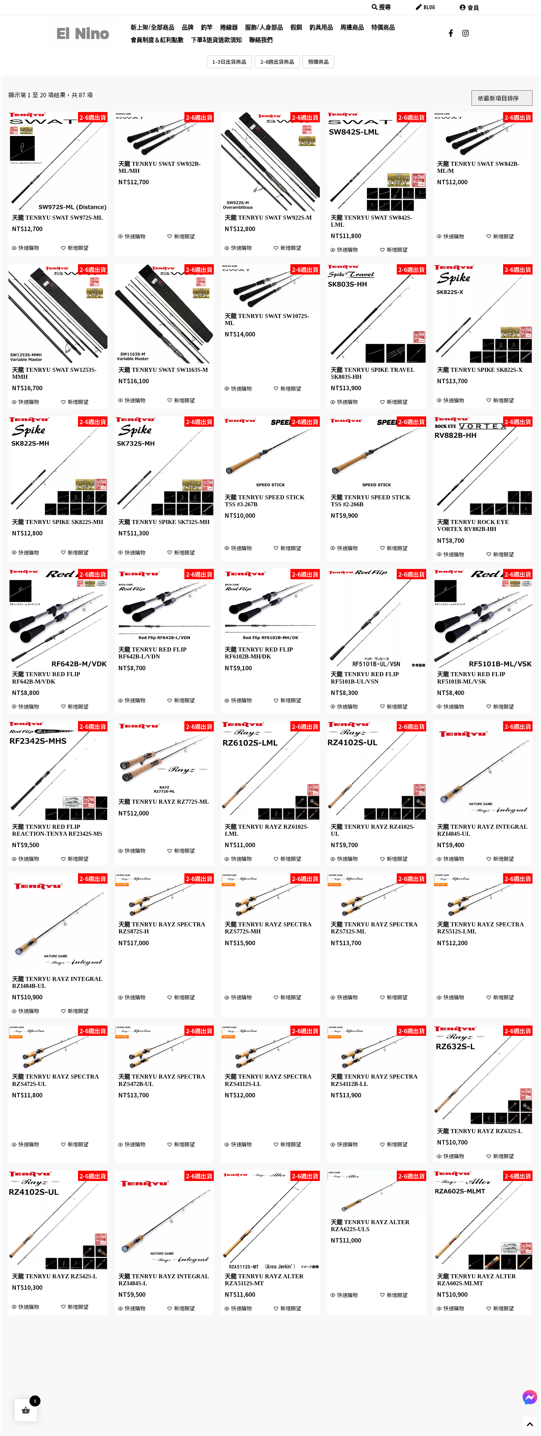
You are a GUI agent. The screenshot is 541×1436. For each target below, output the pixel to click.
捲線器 (229, 26)
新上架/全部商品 (152, 26)
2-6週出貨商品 (277, 61)
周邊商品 (352, 26)
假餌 (296, 26)
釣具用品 (321, 26)
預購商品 (318, 61)
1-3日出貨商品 (229, 61)
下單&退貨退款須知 (216, 39)
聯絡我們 (261, 39)
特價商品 (383, 26)
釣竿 (207, 26)
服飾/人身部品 (264, 26)
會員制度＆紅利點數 (157, 39)
